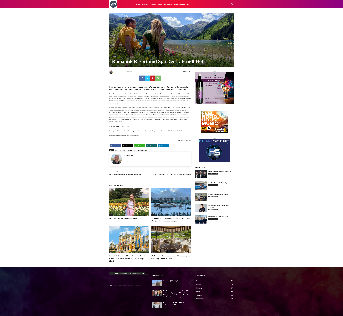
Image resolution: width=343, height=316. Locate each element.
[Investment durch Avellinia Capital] (201, 185)
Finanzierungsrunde (213, 173)
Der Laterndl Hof (120, 150)
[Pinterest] (152, 78)
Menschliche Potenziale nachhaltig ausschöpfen (125, 174)
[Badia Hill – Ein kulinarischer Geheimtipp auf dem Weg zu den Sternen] (171, 239)
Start (110, 11)
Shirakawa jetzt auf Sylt (170, 281)
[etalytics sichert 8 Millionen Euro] (201, 219)
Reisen (115, 11)
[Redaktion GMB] (111, 72)
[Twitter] (147, 78)
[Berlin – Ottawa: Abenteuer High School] (129, 202)
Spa (135, 150)
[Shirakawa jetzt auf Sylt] (157, 283)
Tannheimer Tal (142, 150)
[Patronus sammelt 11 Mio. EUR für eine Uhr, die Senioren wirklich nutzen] (157, 305)
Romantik (129, 150)
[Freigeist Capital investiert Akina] (201, 197)
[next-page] (199, 226)
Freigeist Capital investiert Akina (218, 194)
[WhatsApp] (158, 78)
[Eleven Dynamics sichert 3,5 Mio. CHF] (201, 174)
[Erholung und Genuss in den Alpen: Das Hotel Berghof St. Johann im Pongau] (171, 202)
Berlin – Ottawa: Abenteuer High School (126, 218)
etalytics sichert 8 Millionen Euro (218, 216)
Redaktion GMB (119, 71)
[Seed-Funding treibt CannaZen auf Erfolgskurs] (201, 208)
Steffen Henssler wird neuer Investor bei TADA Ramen (172, 174)
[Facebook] (142, 78)
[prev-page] (196, 226)
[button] (232, 4)
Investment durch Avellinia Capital (218, 183)
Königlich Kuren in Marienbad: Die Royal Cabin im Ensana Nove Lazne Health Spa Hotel (127, 258)
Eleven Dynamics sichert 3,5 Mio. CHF (220, 171)
